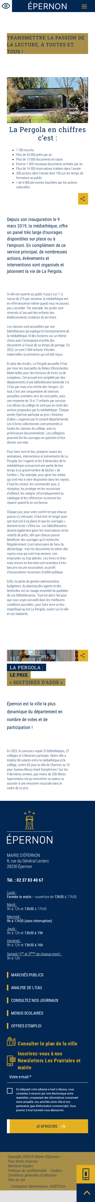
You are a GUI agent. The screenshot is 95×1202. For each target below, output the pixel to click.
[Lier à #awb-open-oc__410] (86, 1174)
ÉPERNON (47, 6)
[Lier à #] (6, 6)
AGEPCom (57, 1186)
